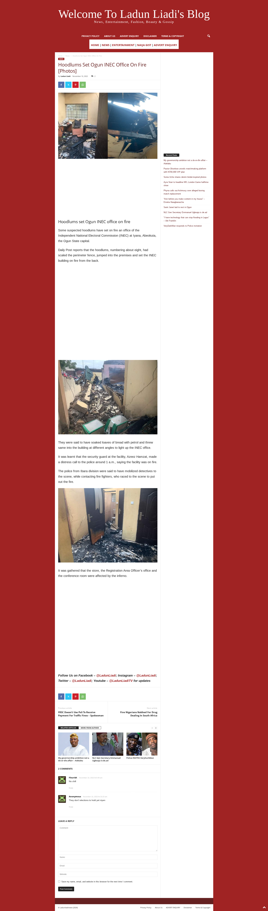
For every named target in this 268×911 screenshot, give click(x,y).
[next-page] (155, 728)
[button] (208, 36)
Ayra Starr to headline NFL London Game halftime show (186, 184)
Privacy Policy (90, 36)
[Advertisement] (107, 166)
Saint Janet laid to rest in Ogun (178, 207)
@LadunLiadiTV (121, 680)
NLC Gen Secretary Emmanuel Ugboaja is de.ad (106, 759)
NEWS (105, 45)
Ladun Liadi (65, 76)
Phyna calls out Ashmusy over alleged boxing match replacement (184, 192)
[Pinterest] (75, 85)
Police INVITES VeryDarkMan (140, 758)
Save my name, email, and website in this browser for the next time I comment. (97, 881)
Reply (71, 788)
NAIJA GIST (144, 45)
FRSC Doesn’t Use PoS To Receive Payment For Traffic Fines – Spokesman (81, 714)
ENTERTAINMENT (123, 45)
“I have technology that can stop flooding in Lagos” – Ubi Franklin (186, 219)
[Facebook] (61, 85)
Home (60, 56)
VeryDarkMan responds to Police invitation (183, 226)
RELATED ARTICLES (68, 728)
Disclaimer (150, 36)
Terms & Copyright (172, 36)
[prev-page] (152, 728)
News (67, 56)
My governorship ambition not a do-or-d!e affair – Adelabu (73, 759)
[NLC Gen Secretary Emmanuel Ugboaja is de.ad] (107, 744)
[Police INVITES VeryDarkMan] (141, 744)
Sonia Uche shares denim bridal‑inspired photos (185, 177)
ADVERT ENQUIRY (129, 36)
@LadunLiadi (106, 675)
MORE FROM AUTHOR (90, 728)
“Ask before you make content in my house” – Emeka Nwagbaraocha (184, 200)
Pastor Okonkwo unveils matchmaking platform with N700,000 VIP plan (185, 170)
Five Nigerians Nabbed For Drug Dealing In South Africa (138, 714)
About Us (109, 36)
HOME (95, 45)
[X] (68, 85)
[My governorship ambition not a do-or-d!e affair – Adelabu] (73, 744)
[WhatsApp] (83, 85)
